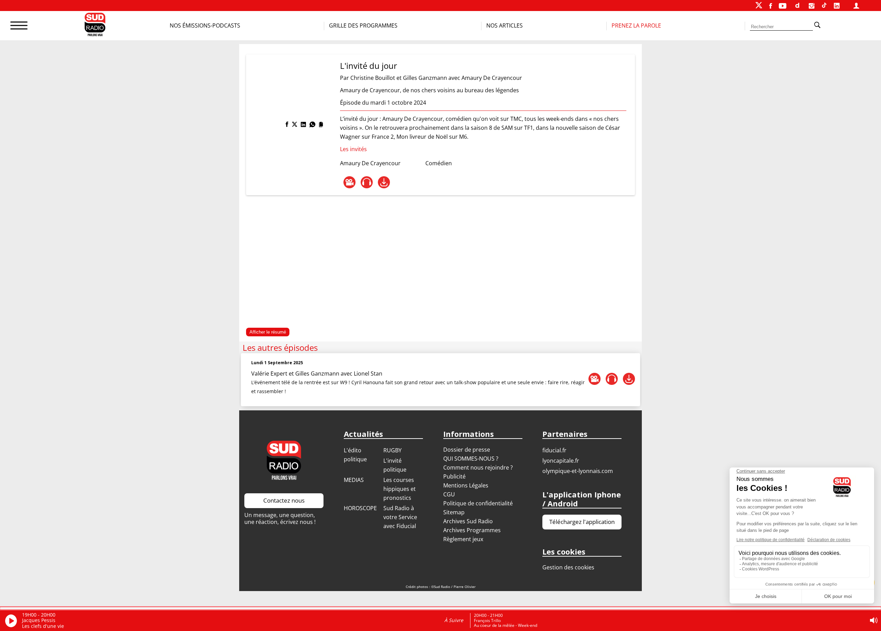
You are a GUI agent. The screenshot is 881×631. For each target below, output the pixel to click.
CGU (449, 494)
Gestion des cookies (568, 567)
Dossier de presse (466, 449)
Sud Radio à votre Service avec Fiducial (400, 517)
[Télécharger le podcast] (384, 182)
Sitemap (454, 512)
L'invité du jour (368, 65)
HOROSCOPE (360, 508)
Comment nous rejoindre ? (478, 467)
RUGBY (392, 450)
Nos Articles (504, 25)
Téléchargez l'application (582, 522)
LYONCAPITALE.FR (560, 460)
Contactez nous (284, 500)
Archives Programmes (472, 530)
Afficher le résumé (268, 332)
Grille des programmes (363, 25)
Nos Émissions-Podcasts (205, 25)
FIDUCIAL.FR (554, 450)
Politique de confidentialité (478, 503)
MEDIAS (354, 480)
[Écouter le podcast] (367, 182)
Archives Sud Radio (468, 521)
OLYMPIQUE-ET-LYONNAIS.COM (577, 471)
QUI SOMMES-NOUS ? (470, 458)
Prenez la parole (636, 25)
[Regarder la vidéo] (349, 182)
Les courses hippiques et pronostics (399, 489)
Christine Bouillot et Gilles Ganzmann (398, 78)
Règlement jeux (463, 539)
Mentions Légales (465, 485)
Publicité (454, 476)
